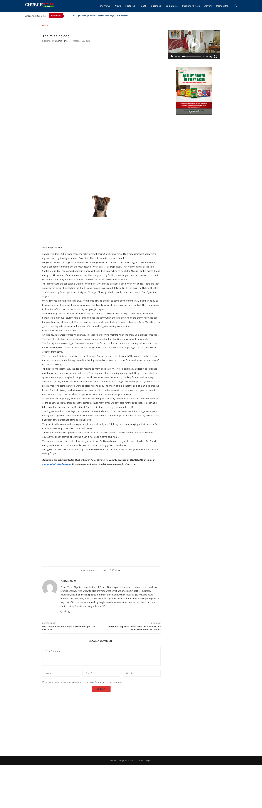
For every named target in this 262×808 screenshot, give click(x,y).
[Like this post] (106, 570)
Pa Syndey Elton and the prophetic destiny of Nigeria (96, 16)
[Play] (172, 56)
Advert (208, 6)
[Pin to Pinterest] (116, 570)
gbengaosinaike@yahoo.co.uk (57, 464)
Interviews (104, 6)
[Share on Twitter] (113, 570)
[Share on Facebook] (110, 570)
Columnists (171, 6)
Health (142, 6)
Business (156, 6)
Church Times (62, 40)
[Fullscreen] (215, 56)
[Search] (235, 6)
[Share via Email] (119, 570)
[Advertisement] (101, 90)
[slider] (191, 56)
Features (130, 6)
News (118, 6)
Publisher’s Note (191, 6)
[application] (194, 44)
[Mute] (210, 56)
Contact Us (222, 6)
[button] (67, 15)
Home (45, 25)
